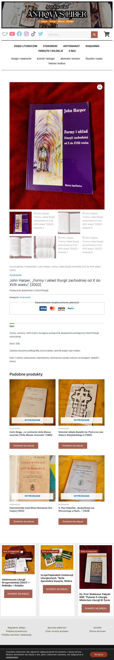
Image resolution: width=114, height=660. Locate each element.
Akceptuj (98, 654)
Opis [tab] (12, 326)
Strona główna (16, 266)
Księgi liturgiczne (25, 46)
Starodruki (50, 46)
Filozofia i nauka (94, 58)
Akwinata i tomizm (70, 58)
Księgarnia (92, 46)
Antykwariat (71, 46)
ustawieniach (12, 657)
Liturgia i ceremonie (21, 58)
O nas (72, 50)
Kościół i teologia (46, 58)
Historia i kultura (57, 63)
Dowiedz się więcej (24, 445)
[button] (99, 87)
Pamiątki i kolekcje (50, 50)
